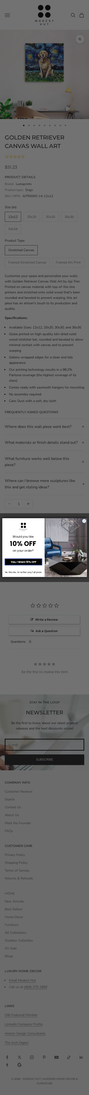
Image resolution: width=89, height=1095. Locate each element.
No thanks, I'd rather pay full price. (23, 572)
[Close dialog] (84, 521)
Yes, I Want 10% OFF (23, 562)
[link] (23, 526)
